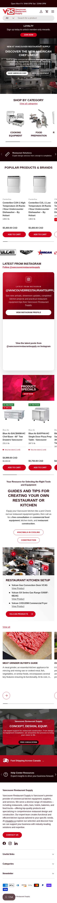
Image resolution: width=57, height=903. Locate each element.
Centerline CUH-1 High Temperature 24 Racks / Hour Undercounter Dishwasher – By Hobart (14, 209)
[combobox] (28, 18)
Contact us (12, 835)
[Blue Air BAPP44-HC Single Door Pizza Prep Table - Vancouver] (40, 415)
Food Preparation (39, 134)
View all (6, 627)
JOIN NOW (28, 35)
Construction (28, 540)
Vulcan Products (18, 614)
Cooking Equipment (15, 134)
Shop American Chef (17, 73)
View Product (18, 588)
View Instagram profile (28, 312)
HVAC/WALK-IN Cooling (28, 532)
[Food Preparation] (39, 119)
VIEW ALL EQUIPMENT (40, 73)
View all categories (29, 103)
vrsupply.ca (10, 821)
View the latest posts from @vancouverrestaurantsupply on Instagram (29, 344)
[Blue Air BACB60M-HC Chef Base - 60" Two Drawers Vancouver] (14, 415)
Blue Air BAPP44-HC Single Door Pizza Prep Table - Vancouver (40, 436)
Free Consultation (28, 742)
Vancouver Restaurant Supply (19, 896)
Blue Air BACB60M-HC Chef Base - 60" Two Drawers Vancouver (14, 436)
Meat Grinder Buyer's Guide (20, 663)
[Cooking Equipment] (15, 119)
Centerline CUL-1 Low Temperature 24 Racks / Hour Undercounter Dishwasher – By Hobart (39, 209)
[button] (47, 11)
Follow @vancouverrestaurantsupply (21, 267)
